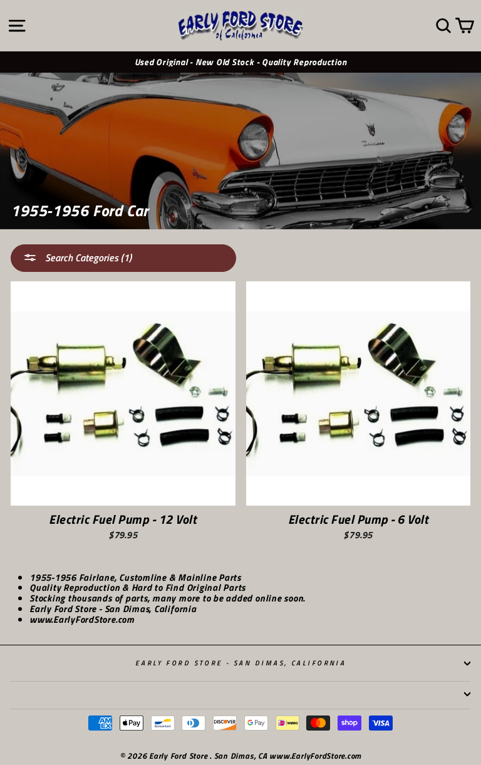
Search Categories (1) (87, 257)
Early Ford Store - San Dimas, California (240, 662)
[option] (240, 62)
